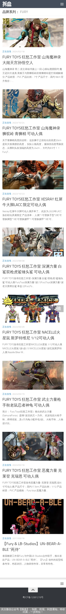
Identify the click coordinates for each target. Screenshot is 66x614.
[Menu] (62, 4)
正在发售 (6, 51)
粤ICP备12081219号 (33, 597)
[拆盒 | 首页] (8, 4)
